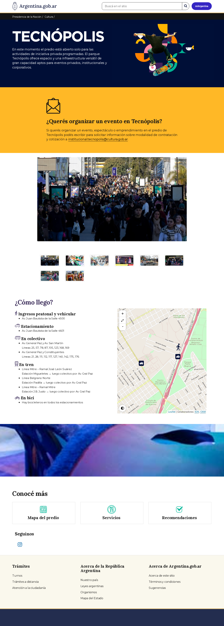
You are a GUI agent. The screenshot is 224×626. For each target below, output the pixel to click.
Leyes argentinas (91, 586)
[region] (122, 320)
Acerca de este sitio (162, 575)
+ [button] (122, 313)
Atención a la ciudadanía (29, 588)
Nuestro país (89, 580)
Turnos (17, 575)
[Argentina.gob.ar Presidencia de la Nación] (34, 6)
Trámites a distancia (25, 581)
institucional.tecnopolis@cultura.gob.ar (98, 139)
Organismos (88, 592)
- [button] (122, 326)
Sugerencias (157, 588)
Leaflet (172, 411)
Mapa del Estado (91, 598)
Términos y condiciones (164, 581)
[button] (48, 195)
